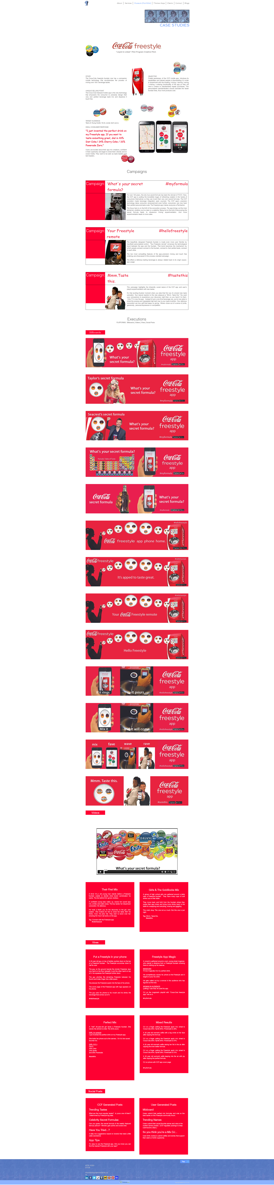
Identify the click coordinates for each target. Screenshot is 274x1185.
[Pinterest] (113, 1177)
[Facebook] (90, 1177)
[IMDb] (105, 1177)
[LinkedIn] (86, 1177)
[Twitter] (94, 1177)
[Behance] (116, 1177)
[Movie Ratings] (109, 1177)
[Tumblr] (101, 1177)
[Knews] (98, 1177)
